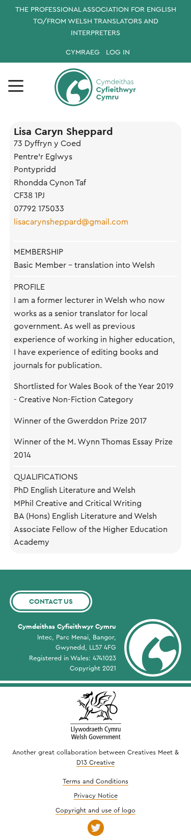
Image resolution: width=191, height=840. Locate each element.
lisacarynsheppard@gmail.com (71, 222)
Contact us (51, 601)
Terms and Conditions (95, 781)
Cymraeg (83, 52)
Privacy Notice (96, 796)
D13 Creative (95, 763)
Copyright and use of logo (95, 810)
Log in (118, 52)
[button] (15, 86)
